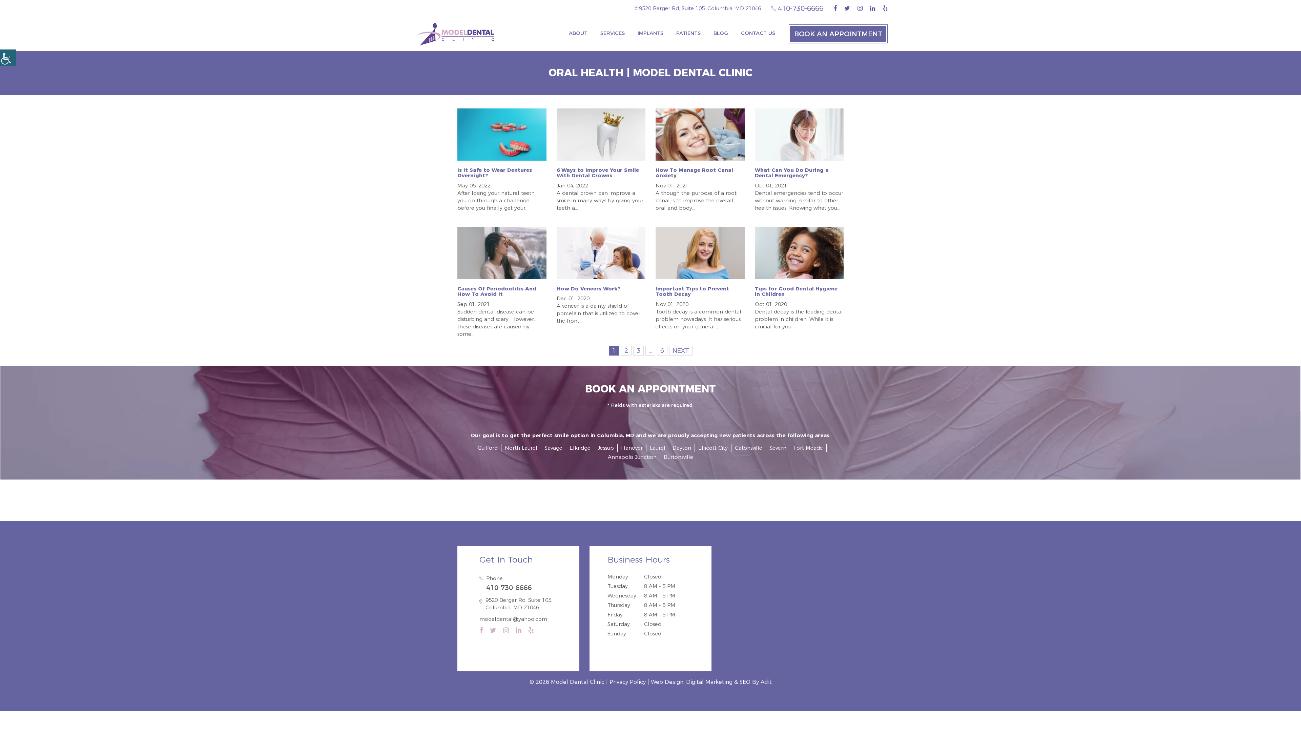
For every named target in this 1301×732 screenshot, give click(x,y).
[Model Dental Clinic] (455, 34)
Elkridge (580, 448)
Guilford (488, 448)
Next (681, 350)
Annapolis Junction (632, 457)
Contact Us (758, 33)
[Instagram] (860, 8)
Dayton (682, 448)
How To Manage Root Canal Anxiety (694, 173)
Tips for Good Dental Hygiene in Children (796, 291)
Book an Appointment (838, 34)
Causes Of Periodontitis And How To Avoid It (496, 291)
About (578, 33)
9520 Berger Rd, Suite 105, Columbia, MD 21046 (699, 8)
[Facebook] (835, 8)
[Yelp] (885, 8)
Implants (650, 33)
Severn (777, 448)
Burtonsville (678, 457)
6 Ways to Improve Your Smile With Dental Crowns (598, 173)
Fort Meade (808, 448)
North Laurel (521, 448)
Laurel (657, 448)
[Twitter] (847, 8)
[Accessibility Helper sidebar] (8, 57)
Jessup (606, 448)
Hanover (632, 448)
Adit (766, 682)
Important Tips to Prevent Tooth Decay (692, 291)
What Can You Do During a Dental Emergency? (792, 173)
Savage (553, 448)
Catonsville (748, 448)
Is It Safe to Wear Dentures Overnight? (494, 173)
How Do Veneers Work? (588, 288)
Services (612, 33)
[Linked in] (872, 8)
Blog (721, 33)
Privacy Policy (628, 682)
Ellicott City (713, 448)
